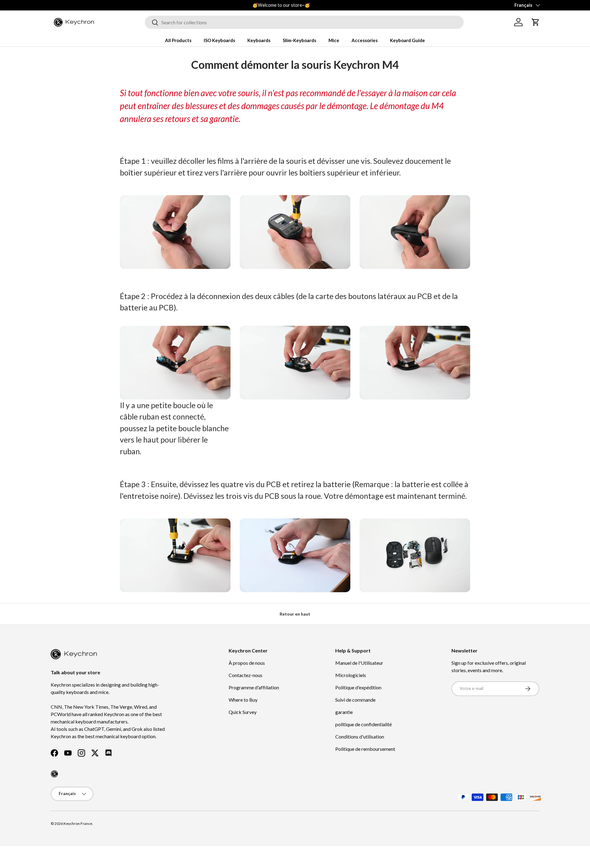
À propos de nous (247, 663)
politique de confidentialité (363, 724)
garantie (344, 712)
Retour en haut (295, 614)
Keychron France (78, 823)
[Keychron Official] (54, 774)
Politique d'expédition (358, 687)
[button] (535, 22)
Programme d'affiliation (254, 687)
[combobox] (304, 22)
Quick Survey (243, 712)
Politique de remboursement (365, 749)
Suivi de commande (355, 700)
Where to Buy (243, 700)
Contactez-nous (245, 675)
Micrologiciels (350, 675)
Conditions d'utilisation (359, 736)
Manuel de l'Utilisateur (359, 663)
